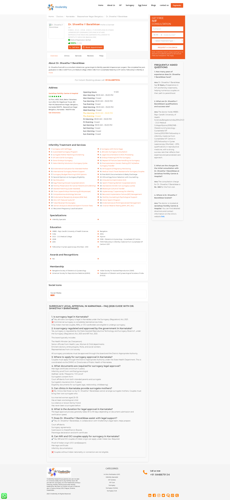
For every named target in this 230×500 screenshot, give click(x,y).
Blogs (153, 5)
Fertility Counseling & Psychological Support (120, 197)
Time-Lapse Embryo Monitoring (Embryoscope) (72, 191)
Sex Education (58, 180)
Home (100, 5)
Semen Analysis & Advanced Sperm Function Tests (73, 206)
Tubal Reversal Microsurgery (64, 203)
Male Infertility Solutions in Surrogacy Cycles (70, 163)
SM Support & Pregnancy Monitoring (116, 169)
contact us (164, 5)
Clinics (66, 56)
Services (78, 56)
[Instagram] (159, 496)
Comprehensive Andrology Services (67, 194)
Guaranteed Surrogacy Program (65, 152)
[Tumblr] (177, 496)
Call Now (75, 47)
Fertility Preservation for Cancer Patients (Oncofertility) (74, 186)
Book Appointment (94, 47)
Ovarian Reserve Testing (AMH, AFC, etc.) (118, 206)
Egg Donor (142, 5)
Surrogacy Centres (112, 488)
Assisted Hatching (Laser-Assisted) (66, 189)
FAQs (101, 56)
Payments (177, 5)
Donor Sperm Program (111, 200)
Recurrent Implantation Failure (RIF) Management (122, 194)
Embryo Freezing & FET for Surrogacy (116, 158)
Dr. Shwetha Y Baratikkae (116, 16)
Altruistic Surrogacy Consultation (114, 152)
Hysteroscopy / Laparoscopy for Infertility (118, 191)
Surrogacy (130, 5)
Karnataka (70, 16)
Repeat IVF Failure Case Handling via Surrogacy (121, 160)
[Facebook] (155, 496)
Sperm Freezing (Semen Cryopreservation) (119, 183)
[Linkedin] (150, 496)
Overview (54, 56)
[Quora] (168, 496)
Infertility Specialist (112, 477)
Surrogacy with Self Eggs (62, 149)
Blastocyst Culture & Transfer (113, 189)
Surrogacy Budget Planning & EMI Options (69, 174)
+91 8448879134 (160, 474)
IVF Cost (112, 482)
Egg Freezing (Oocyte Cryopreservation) (68, 183)
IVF (120, 5)
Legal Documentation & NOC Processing (117, 155)
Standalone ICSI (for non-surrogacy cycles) (118, 186)
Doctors (59, 16)
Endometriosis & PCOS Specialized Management (121, 203)
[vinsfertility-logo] (57, 7)
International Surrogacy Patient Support (69, 171)
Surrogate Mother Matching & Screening (68, 155)
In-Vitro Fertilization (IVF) (112, 474)
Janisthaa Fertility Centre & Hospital (63, 93)
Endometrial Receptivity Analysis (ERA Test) (70, 197)
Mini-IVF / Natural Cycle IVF (64, 200)
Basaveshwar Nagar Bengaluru (90, 16)
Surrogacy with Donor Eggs (112, 149)
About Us (111, 5)
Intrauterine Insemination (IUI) (114, 180)
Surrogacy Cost (112, 491)
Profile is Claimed (107, 25)
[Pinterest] (173, 496)
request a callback (167, 47)
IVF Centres (112, 480)
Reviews (90, 56)
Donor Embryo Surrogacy (62, 160)
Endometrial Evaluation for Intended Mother (70, 169)
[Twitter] (164, 496)
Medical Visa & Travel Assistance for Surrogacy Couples (123, 171)
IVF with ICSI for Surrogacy (63, 158)
